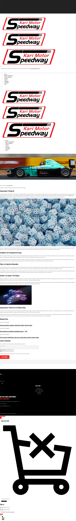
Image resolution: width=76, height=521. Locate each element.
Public (3, 164)
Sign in (1, 514)
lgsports (8, 185)
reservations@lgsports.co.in (35, 68)
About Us (39, 388)
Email (3, 519)
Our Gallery (39, 392)
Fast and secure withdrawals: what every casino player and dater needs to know (19, 337)
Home (3, 163)
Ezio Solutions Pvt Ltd (20, 413)
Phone (3, 518)
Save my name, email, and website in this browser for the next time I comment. (15, 353)
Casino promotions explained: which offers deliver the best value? (16, 325)
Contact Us (39, 393)
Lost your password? (10, 512)
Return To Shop (4, 501)
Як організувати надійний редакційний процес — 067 (13, 331)
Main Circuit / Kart (39, 389)
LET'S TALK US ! (4, 399)
